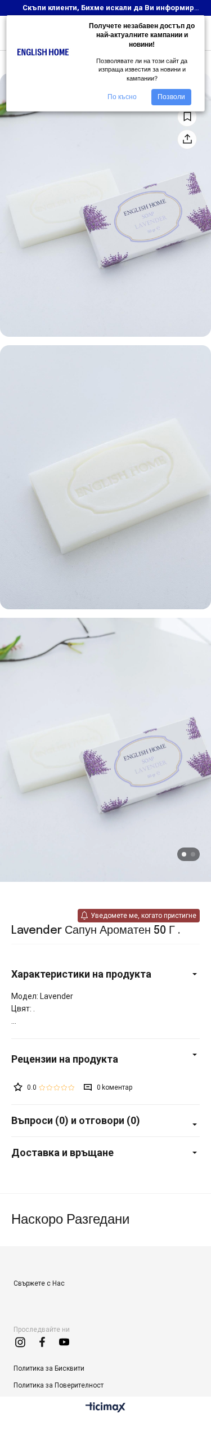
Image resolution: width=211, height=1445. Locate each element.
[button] (184, 854)
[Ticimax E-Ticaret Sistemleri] (105, 1408)
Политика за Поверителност (59, 1385)
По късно (122, 97)
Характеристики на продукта (81, 974)
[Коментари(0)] (105, 1059)
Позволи (171, 97)
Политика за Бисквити (49, 1368)
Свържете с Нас (39, 1283)
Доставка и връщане (62, 1152)
